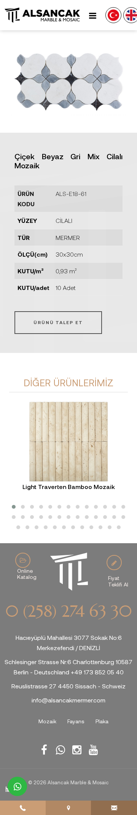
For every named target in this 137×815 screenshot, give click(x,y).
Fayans (75, 721)
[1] (92, 15)
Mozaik (47, 721)
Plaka (102, 721)
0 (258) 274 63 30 (68, 611)
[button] (13, 507)
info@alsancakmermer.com (68, 700)
